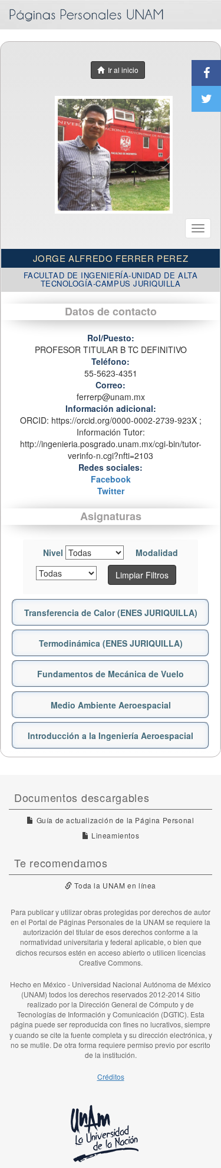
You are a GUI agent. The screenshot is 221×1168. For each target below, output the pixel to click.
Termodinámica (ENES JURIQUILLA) (111, 643)
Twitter (110, 491)
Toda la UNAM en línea (114, 885)
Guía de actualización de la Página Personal (114, 820)
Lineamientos (114, 835)
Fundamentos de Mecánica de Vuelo (110, 674)
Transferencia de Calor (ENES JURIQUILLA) (110, 612)
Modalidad (157, 552)
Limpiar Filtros (142, 575)
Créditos (110, 1077)
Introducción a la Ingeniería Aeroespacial (110, 735)
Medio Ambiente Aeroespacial (111, 705)
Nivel (53, 552)
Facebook (111, 479)
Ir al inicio (121, 70)
